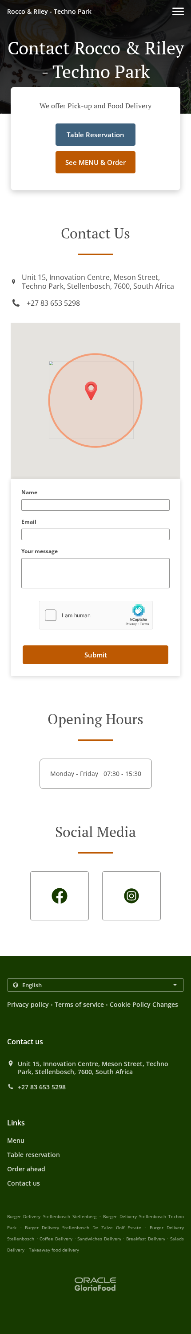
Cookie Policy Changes (144, 1004)
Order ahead (26, 1169)
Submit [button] (95, 654)
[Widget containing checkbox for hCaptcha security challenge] (96, 615)
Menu (15, 1140)
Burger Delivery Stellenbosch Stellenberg (51, 1216)
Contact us (23, 1183)
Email (28, 522)
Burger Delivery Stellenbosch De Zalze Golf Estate (83, 1227)
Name (29, 492)
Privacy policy (28, 1004)
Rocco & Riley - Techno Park (49, 11)
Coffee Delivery (57, 1238)
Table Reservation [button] (95, 134)
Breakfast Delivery (146, 1238)
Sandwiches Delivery (100, 1238)
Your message (39, 551)
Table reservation (33, 1154)
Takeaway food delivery (54, 1250)
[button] (178, 11)
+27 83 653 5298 (53, 303)
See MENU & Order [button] (95, 162)
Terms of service (79, 1004)
